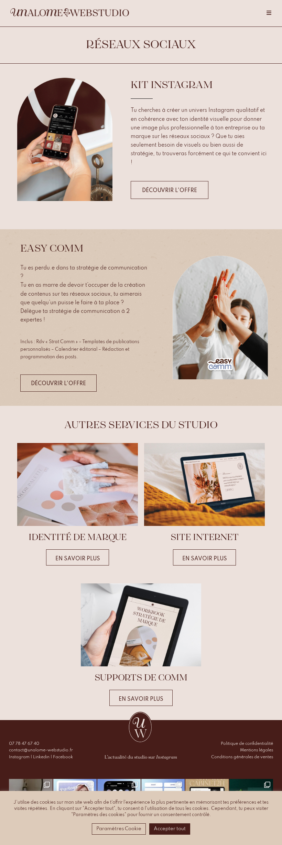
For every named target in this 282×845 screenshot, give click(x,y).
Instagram (19, 757)
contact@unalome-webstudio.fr (41, 750)
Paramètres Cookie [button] (118, 828)
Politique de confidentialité (247, 744)
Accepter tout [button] (170, 828)
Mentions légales (256, 750)
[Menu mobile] (269, 13)
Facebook (63, 757)
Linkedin (41, 757)
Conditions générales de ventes (242, 757)
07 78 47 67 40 (24, 744)
